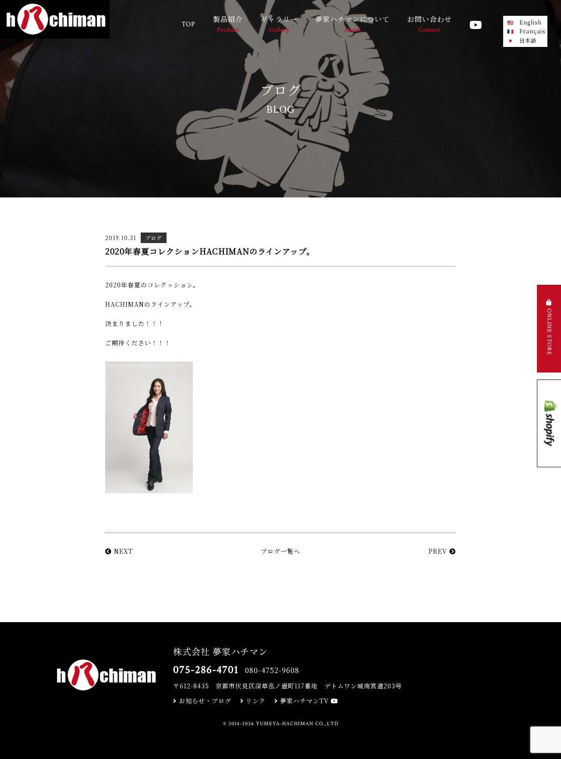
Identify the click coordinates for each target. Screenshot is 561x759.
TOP (188, 24)
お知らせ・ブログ (204, 700)
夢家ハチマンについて (352, 24)
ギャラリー (279, 24)
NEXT (122, 551)
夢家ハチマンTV (304, 700)
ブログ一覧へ (280, 551)
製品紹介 (228, 24)
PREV (439, 551)
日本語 (527, 40)
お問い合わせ (429, 24)
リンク (255, 700)
